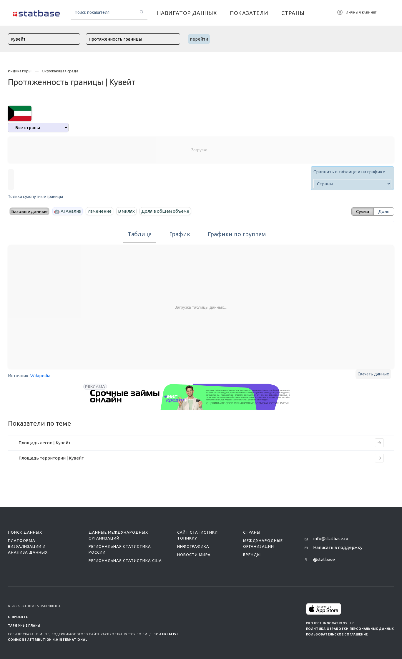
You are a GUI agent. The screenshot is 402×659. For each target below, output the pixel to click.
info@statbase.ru (330, 538)
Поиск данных (25, 532)
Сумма (362, 211)
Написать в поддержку (337, 547)
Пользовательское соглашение (337, 634)
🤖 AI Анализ (67, 211)
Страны (251, 532)
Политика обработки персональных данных (350, 628)
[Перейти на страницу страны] (19, 112)
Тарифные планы (24, 625)
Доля (383, 211)
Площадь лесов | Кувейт (45, 442)
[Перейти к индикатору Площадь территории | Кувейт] (379, 458)
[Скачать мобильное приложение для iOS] (323, 608)
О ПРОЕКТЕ (18, 617)
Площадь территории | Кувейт (51, 457)
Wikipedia (40, 375)
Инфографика (193, 546)
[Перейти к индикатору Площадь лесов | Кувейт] (379, 442)
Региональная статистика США (125, 560)
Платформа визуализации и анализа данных (28, 546)
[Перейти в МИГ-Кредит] (190, 397)
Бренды (252, 555)
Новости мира (194, 555)
